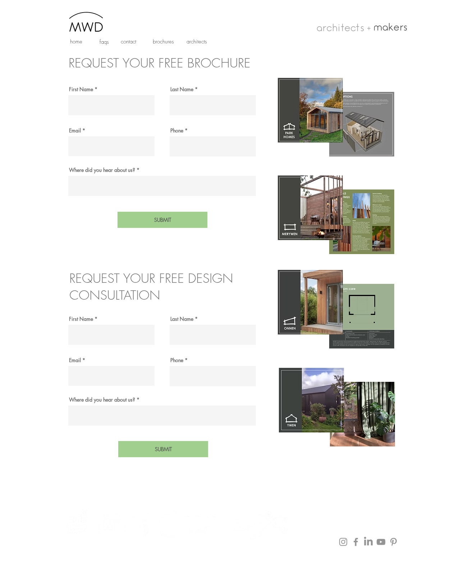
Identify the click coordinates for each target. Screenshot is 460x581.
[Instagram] (343, 542)
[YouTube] (381, 542)
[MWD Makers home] (390, 27)
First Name (81, 89)
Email (75, 130)
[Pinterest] (393, 542)
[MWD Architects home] (340, 27)
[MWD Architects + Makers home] (86, 21)
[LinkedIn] (368, 542)
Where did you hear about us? (102, 170)
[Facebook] (355, 542)
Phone (176, 130)
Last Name (181, 89)
